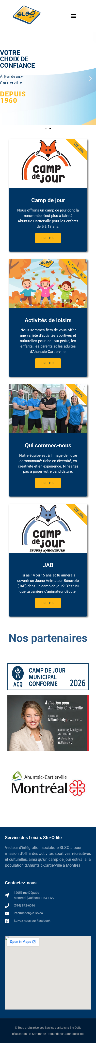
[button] (73, 16)
